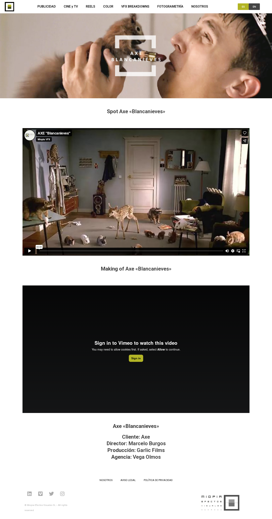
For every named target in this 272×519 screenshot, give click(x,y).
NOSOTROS (199, 6)
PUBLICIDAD (46, 6)
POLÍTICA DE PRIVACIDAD (158, 480)
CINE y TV (71, 6)
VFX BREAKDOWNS (135, 6)
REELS (90, 6)
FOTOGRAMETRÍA (170, 6)
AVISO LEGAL (128, 480)
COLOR (108, 6)
